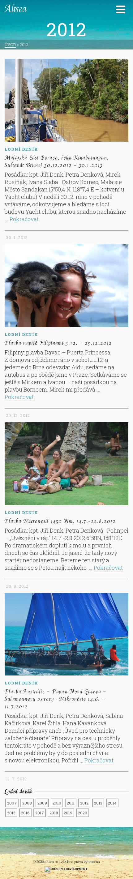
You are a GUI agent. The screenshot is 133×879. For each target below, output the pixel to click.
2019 (68, 813)
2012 (84, 803)
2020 (82, 813)
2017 (39, 813)
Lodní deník (21, 149)
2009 (42, 803)
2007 (12, 803)
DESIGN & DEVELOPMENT (70, 869)
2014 (112, 803)
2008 (27, 803)
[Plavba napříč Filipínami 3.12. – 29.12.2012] (66, 285)
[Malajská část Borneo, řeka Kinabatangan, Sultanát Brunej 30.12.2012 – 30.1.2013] (66, 100)
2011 (71, 803)
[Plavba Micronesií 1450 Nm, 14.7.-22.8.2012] (66, 463)
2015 (11, 813)
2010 (57, 803)
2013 (98, 803)
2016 (25, 813)
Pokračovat (24, 219)
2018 (53, 813)
